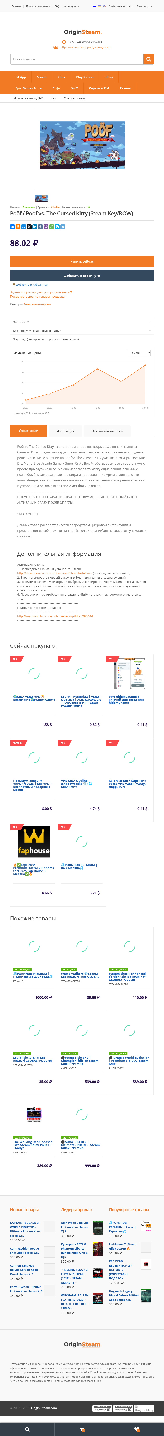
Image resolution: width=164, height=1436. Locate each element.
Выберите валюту (119, 6)
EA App (21, 77)
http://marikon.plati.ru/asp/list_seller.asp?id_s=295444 (55, 616)
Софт (56, 88)
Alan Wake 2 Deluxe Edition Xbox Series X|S (74, 1227)
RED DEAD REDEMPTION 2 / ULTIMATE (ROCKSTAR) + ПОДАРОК (120, 1269)
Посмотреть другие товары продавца (37, 296)
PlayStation (85, 77)
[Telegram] (62, 226)
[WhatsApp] (51, 226)
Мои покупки (144, 6)
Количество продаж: (74, 207)
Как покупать (71, 6)
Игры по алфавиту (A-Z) (28, 98)
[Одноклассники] (18, 226)
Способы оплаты (74, 98)
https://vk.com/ (85, 47)
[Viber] (46, 226)
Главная (17, 6)
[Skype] (57, 226)
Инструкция (65, 431)
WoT (74, 88)
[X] (29, 226)
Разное (125, 88)
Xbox (61, 77)
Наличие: (15, 207)
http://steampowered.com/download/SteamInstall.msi (54, 573)
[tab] (28, 431)
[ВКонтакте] (12, 226)
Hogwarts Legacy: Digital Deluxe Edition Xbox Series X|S (124, 1295)
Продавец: (44, 207)
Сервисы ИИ (99, 88)
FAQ (56, 6)
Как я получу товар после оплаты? (37, 331)
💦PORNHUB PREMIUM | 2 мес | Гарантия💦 (122, 1227)
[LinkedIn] (34, 226)
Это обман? (21, 322)
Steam (42, 77)
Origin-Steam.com (44, 1408)
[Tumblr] (40, 226)
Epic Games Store (29, 88)
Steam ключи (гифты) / (37, 304)
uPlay (109, 77)
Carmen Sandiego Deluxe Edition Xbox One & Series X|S (24, 1270)
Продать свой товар (38, 6)
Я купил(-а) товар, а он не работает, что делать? (46, 339)
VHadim (55, 207)
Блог (53, 98)
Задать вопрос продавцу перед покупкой (40, 292)
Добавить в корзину (80, 276)
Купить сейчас (82, 261)
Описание (28, 430)
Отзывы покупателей (107, 431)
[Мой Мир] (23, 226)
